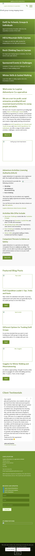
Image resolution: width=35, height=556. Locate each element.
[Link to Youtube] (31, 525)
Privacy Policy (6, 525)
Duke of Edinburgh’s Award (15, 112)
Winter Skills (8, 233)
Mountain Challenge (11, 216)
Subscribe (7, 485)
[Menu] (30, 6)
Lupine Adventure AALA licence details (14, 208)
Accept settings (10, 549)
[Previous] (1, 14)
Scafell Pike (24, 220)
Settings (18, 553)
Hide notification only (23, 549)
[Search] (26, 6)
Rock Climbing (9, 229)
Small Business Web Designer (10, 529)
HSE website (8, 205)
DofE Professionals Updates (11, 466)
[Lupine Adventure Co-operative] (14, 6)
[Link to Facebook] (26, 525)
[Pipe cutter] (17, 281)
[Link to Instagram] (28, 525)
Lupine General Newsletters (11, 464)
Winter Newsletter (9, 467)
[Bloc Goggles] (17, 354)
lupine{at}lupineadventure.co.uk (14, 446)
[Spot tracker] (17, 318)
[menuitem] (26, 6)
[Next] (33, 14)
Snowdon (18, 220)
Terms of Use (13, 525)
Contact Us (19, 525)
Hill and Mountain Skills (12, 225)
